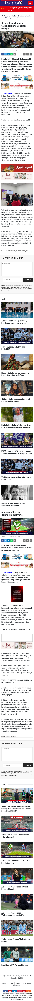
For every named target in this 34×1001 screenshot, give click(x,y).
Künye (12, 983)
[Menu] (30, 3)
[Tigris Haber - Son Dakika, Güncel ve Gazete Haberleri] (11, 3)
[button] (24, 54)
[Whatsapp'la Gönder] (11, 54)
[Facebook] (2, 54)
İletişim (18, 983)
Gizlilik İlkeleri (27, 983)
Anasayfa (7, 16)
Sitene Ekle (16, 986)
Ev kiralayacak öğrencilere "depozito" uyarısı (20, 7)
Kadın (14, 16)
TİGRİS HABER (6, 94)
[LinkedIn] (8, 54)
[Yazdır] (15, 54)
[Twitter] (5, 54)
